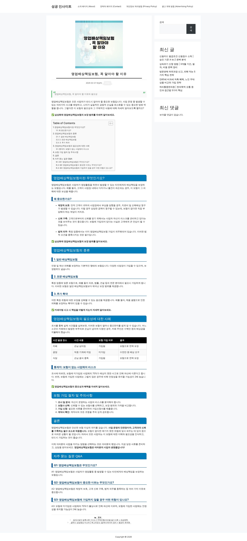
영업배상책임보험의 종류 (66, 133)
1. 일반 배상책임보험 (67, 137)
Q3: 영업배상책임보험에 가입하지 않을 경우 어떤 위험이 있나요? (86, 168)
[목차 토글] (109, 123)
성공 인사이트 (61, 6)
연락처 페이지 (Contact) (110, 6)
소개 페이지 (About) (86, 6)
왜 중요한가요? (65, 130)
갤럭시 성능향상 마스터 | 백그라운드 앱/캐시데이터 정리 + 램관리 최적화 (100, 523)
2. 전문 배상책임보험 (67, 140)
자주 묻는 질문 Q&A (63, 159)
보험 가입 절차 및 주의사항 (66, 152)
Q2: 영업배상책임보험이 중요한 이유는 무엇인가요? (81, 165)
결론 (57, 155)
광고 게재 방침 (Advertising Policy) (177, 6)
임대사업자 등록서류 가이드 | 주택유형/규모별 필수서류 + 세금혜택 (100, 520)
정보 (99, 517)
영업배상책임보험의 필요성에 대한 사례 (72, 146)
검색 (162, 22)
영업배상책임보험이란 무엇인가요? (70, 127)
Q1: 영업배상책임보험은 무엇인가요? (74, 162)
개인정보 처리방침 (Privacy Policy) (141, 6)
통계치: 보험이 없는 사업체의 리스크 (74, 149)
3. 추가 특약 (64, 143)
